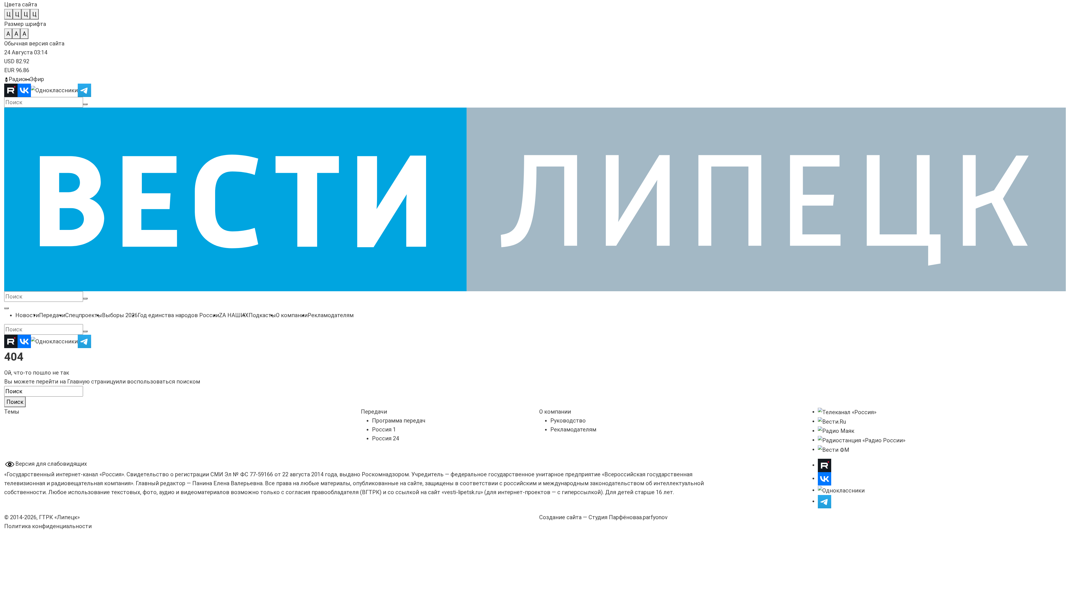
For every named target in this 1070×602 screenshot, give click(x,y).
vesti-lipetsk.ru (462, 492)
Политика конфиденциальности (48, 526)
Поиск (14, 402)
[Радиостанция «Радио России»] (861, 439)
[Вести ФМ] (833, 449)
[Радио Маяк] (836, 430)
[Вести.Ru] (832, 421)
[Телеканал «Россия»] (847, 411)
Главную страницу (91, 381)
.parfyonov (653, 517)
